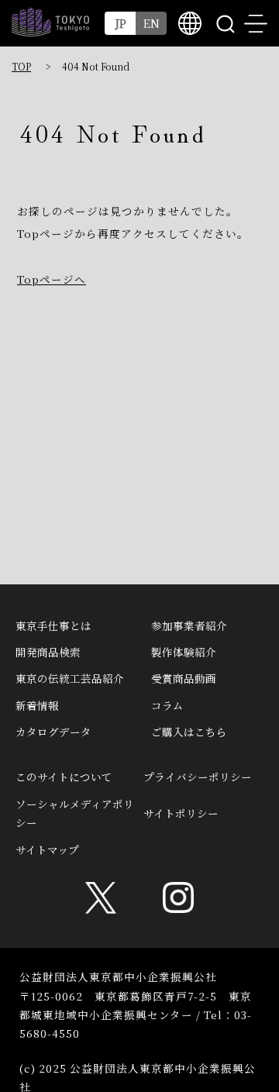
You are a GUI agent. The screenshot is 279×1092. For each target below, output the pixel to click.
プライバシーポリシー (197, 776)
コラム (167, 705)
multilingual (189, 23)
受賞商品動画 (183, 678)
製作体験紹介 (183, 652)
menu (255, 23)
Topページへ (51, 279)
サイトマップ (47, 849)
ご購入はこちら (189, 731)
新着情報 (37, 705)
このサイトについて (64, 776)
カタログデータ (53, 731)
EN (151, 23)
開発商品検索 (48, 652)
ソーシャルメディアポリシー (75, 813)
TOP (21, 66)
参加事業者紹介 (189, 625)
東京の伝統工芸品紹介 (70, 678)
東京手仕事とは (53, 625)
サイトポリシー (181, 813)
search (224, 23)
